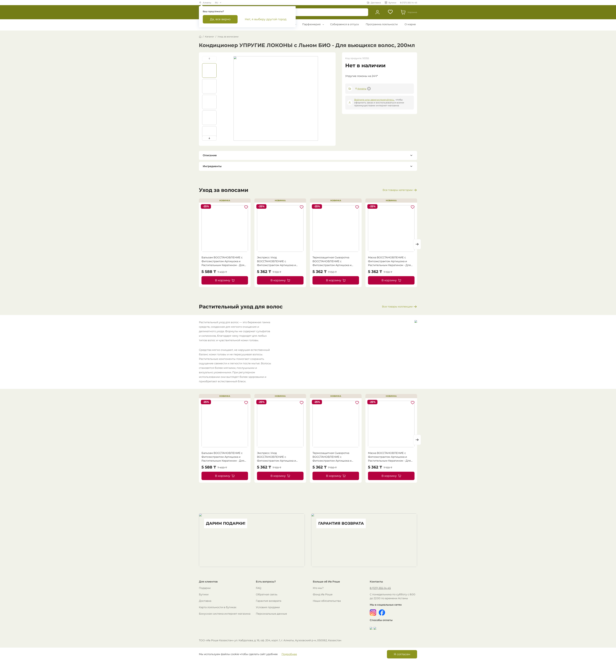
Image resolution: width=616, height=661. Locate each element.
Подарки (205, 588)
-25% (206, 206)
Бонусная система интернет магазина (224, 613)
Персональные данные (271, 613)
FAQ (258, 588)
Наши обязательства (327, 600)
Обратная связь (266, 594)
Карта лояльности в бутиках (217, 607)
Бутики (204, 594)
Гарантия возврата (268, 600)
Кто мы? (318, 588)
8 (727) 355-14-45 (380, 588)
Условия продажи (268, 607)
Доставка (205, 600)
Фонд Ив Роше (323, 594)
